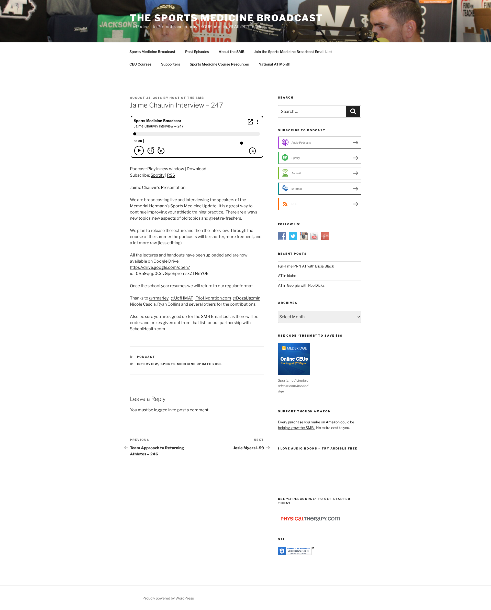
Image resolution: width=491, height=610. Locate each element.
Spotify (157, 175)
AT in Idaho (287, 275)
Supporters (170, 64)
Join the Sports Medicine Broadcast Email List (293, 51)
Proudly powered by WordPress (168, 598)
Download (196, 168)
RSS (171, 175)
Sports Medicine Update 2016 (191, 364)
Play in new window (165, 168)
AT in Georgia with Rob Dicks (301, 285)
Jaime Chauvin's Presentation (157, 187)
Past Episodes (197, 51)
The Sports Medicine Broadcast (226, 18)
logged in (163, 410)
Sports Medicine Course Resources (219, 64)
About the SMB (231, 51)
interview (147, 364)
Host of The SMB (187, 98)
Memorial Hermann (148, 206)
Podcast (146, 357)
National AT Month (274, 64)
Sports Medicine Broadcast (152, 51)
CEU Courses (140, 64)
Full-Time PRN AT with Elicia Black (306, 266)
